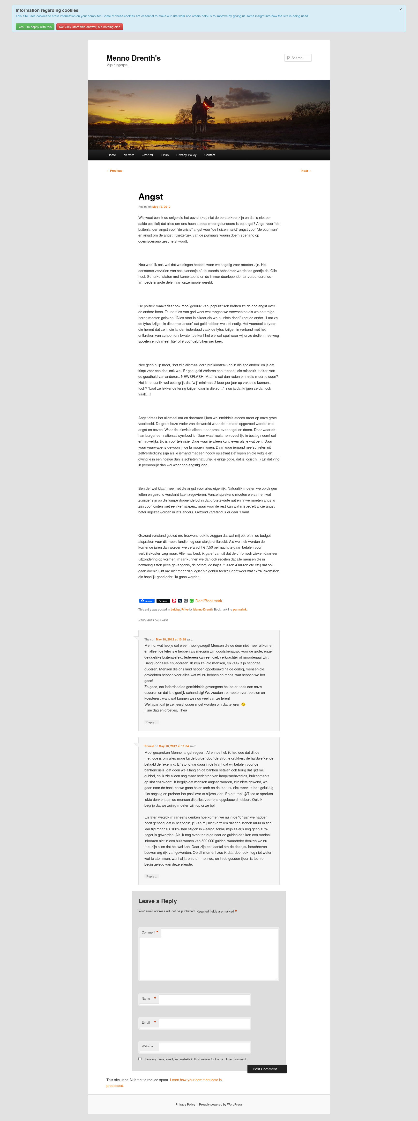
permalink (240, 609)
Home (112, 154)
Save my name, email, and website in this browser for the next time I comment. (196, 1059)
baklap (175, 609)
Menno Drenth (203, 609)
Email (149, 1022)
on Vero (129, 154)
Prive (185, 609)
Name (149, 998)
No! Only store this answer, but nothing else (89, 26)
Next (306, 170)
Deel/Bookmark (208, 601)
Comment (150, 932)
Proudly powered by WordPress (221, 1104)
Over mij (148, 154)
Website (147, 1046)
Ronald (149, 746)
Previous (114, 170)
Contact (209, 154)
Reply (151, 722)
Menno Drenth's (133, 57)
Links (165, 154)
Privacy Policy (186, 154)
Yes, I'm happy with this (35, 26)
